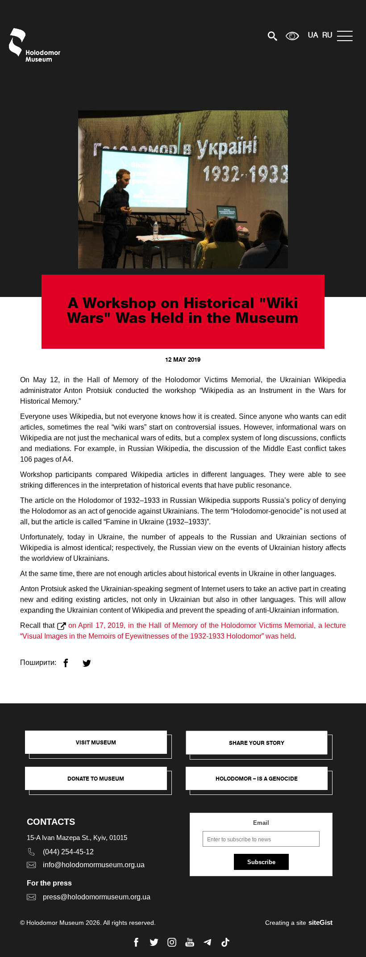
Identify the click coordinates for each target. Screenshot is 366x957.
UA (313, 36)
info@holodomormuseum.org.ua (94, 865)
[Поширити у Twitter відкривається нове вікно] (92, 659)
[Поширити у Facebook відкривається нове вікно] (71, 659)
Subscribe (261, 862)
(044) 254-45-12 (68, 852)
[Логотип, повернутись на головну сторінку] (37, 45)
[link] (100, 783)
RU (327, 36)
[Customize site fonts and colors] (292, 36)
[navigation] (347, 36)
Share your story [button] (256, 743)
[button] (100, 747)
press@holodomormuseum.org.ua (96, 897)
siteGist (320, 922)
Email (261, 822)
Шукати (241, 36)
